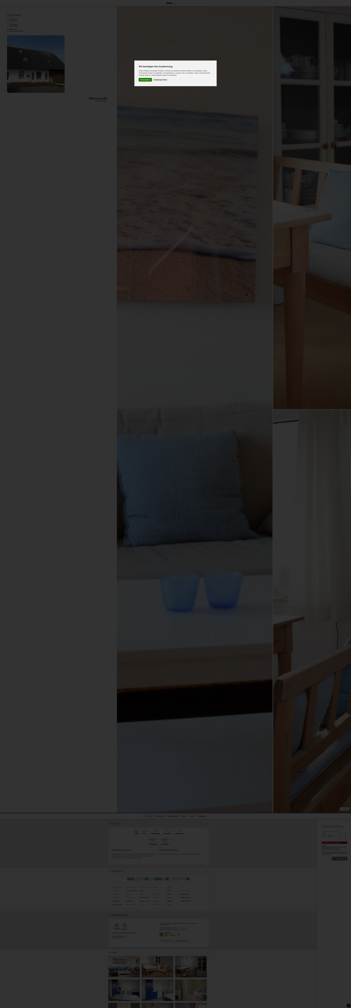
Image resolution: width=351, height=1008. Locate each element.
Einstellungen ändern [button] (160, 80)
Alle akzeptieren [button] (145, 80)
